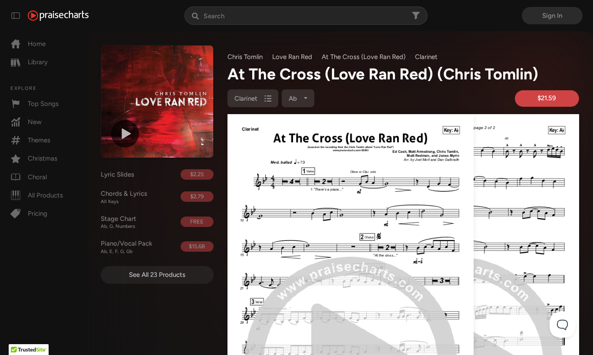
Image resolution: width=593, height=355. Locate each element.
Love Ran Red (292, 57)
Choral (37, 177)
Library (38, 62)
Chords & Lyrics (124, 197)
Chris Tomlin (245, 57)
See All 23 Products (157, 275)
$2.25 (197, 174)
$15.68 (197, 246)
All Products (45, 195)
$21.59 (546, 98)
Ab (294, 98)
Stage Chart (118, 222)
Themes (39, 140)
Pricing (37, 213)
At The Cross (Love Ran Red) (363, 57)
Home (37, 44)
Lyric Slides (117, 174)
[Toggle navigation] (15, 15)
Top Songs (43, 104)
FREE (197, 221)
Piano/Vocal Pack (126, 247)
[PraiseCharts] (58, 15)
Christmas (42, 158)
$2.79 (197, 196)
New (35, 122)
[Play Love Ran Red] (125, 134)
